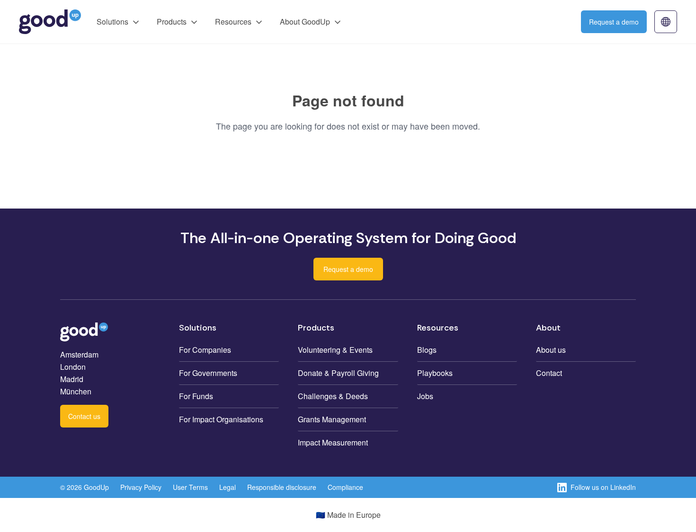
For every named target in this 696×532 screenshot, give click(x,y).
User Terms (190, 487)
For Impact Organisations (221, 419)
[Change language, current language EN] (665, 21)
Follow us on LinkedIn (603, 487)
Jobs (425, 396)
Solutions (112, 21)
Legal (227, 487)
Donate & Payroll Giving (338, 372)
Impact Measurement (333, 442)
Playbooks (435, 372)
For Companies (205, 349)
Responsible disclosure (281, 487)
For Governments (208, 372)
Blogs (427, 349)
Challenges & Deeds (333, 396)
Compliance (345, 487)
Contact (549, 372)
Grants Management (332, 419)
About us (551, 349)
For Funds (196, 396)
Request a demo (614, 21)
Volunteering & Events (335, 349)
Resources (233, 21)
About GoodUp (305, 21)
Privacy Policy (140, 487)
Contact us (84, 416)
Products (172, 21)
